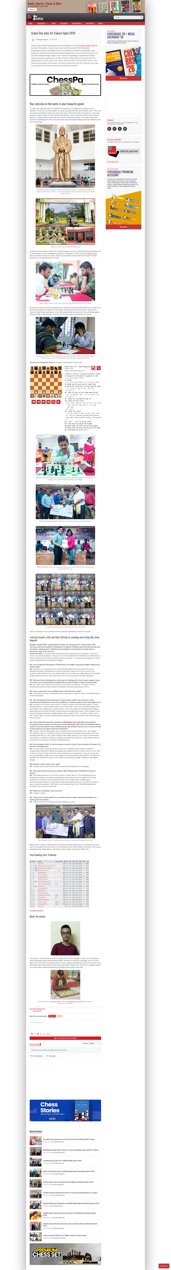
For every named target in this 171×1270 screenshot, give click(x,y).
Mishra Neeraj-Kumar (44, 881)
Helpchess (90, 23)
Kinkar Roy (41, 906)
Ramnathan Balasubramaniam (46, 866)
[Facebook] (120, 129)
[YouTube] (114, 129)
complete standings (36, 911)
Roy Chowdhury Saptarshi (45, 868)
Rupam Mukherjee (43, 893)
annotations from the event (75, 1001)
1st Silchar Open (91, 253)
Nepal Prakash (42, 890)
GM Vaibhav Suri (69, 722)
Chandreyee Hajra (43, 870)
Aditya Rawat (41, 897)
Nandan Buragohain (43, 899)
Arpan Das (41, 863)
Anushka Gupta (42, 902)
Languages (41, 23)
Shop (54, 23)
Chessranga (76, 23)
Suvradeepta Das (43, 875)
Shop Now (123, 78)
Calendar (63, 23)
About (100, 23)
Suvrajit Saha (41, 886)
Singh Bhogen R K (43, 888)
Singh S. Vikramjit (42, 879)
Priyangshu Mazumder (44, 895)
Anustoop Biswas (42, 877)
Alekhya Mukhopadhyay (44, 884)
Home (30, 23)
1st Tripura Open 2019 (86, 45)
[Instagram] (125, 129)
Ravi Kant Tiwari (55, 1001)
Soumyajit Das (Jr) (43, 904)
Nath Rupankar (42, 872)
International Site (113, 162)
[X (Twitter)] (109, 129)
